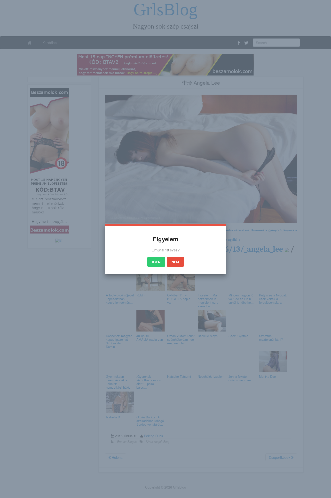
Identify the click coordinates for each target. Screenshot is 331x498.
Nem (175, 261)
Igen (156, 261)
